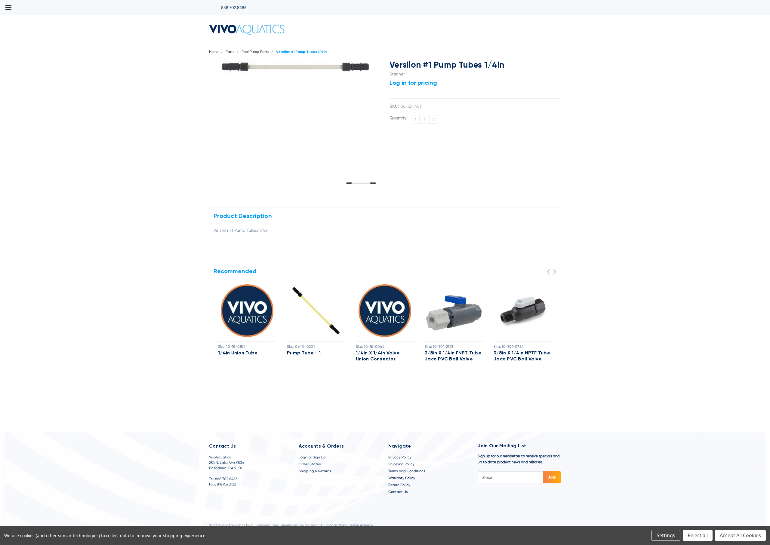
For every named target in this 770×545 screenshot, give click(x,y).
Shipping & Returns (315, 471)
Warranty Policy (401, 478)
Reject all (698, 535)
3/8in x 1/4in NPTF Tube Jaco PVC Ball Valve (522, 356)
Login (303, 457)
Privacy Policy (399, 457)
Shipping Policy (401, 464)
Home (214, 52)
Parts (230, 52)
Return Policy (399, 485)
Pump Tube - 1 (304, 353)
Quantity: (398, 117)
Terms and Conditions (406, 471)
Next (554, 272)
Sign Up (319, 457)
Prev (548, 272)
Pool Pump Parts (255, 52)
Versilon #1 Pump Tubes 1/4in (301, 52)
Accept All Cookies (740, 535)
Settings (666, 535)
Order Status (310, 464)
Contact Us (398, 492)
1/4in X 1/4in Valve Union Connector (378, 356)
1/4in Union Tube (237, 353)
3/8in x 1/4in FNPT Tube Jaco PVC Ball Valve (453, 356)
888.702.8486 (233, 7)
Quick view (247, 310)
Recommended (235, 272)
